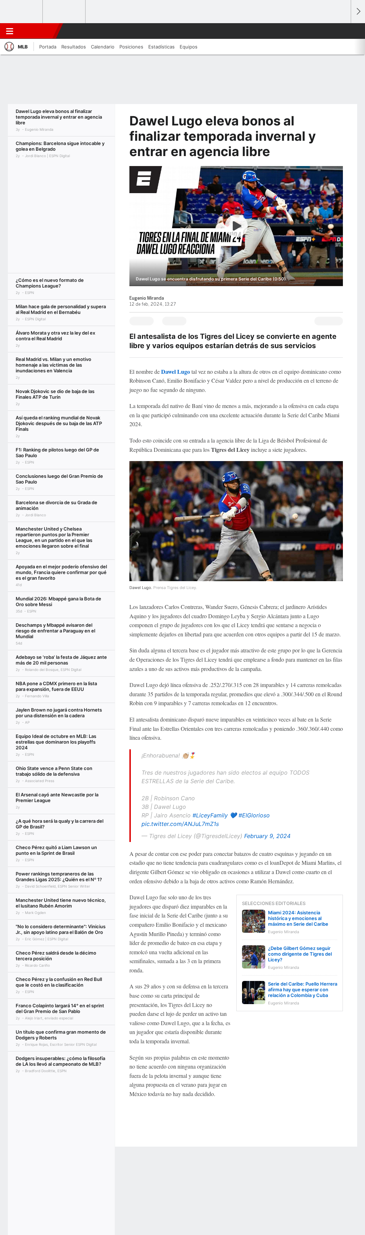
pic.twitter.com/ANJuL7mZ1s (180, 823)
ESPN (38, 31)
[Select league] (22, 11)
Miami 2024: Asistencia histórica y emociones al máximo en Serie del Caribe (298, 918)
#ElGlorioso (254, 815)
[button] (342, 31)
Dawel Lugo (175, 371)
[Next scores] (358, 11)
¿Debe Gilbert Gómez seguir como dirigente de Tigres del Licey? (300, 953)
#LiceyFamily (210, 815)
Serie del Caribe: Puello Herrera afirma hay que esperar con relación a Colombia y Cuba (302, 989)
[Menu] (9, 31)
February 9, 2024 (267, 835)
